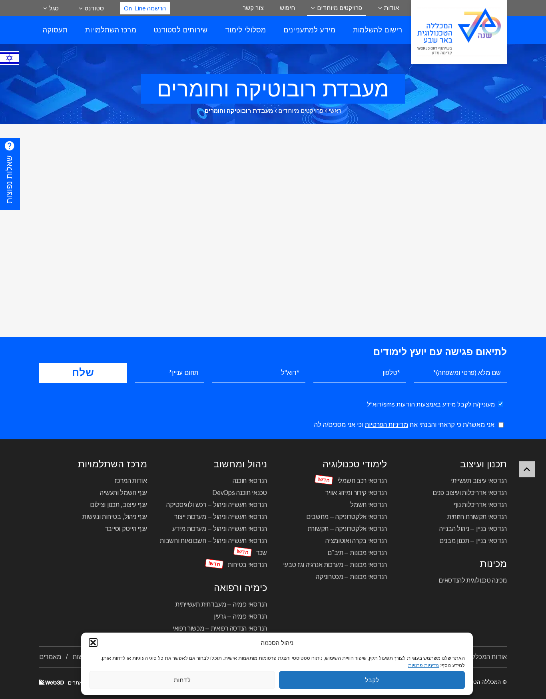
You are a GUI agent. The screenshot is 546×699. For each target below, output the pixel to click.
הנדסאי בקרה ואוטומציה (356, 540)
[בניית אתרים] (51, 683)
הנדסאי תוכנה (250, 480)
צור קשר (253, 7)
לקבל (372, 680)
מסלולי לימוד (245, 30)
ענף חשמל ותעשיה (123, 492)
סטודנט (94, 8)
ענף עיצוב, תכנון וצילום (118, 504)
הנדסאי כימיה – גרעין (240, 616)
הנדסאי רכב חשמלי (362, 480)
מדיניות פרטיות (423, 665)
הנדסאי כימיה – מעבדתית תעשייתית (221, 604)
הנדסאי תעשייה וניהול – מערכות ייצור (220, 516)
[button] (93, 643)
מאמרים (50, 656)
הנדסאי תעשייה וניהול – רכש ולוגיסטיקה (216, 504)
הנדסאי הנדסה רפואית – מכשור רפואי (220, 628)
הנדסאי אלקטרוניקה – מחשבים (346, 516)
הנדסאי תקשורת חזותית (477, 516)
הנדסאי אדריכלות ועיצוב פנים (469, 492)
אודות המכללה (487, 656)
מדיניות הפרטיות (386, 424)
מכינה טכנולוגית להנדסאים (472, 580)
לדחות (182, 680)
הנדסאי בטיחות (247, 564)
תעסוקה (55, 30)
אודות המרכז (131, 480)
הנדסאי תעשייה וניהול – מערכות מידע (219, 528)
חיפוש (287, 7)
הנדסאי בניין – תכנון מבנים (473, 540)
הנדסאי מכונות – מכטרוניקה (351, 576)
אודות (391, 7)
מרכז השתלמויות (110, 30)
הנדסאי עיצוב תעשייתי (479, 480)
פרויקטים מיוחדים (339, 7)
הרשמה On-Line (145, 8)
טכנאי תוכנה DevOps (239, 492)
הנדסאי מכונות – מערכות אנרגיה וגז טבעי (335, 564)
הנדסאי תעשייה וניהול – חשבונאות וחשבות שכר (213, 546)
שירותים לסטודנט (180, 30)
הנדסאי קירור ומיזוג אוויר (356, 492)
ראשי (335, 110)
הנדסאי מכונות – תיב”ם (357, 552)
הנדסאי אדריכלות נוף (480, 504)
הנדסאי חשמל (368, 504)
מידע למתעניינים (309, 30)
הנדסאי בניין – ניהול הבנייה (473, 528)
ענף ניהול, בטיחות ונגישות (114, 516)
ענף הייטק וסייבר (126, 528)
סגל (54, 8)
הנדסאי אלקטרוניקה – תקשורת (347, 528)
